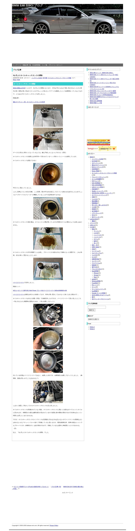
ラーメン (96, 231)
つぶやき (94, 199)
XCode (96, 275)
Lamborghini (94, 219)
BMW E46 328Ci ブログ (27, 5)
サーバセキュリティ (98, 289)
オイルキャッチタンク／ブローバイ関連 (59, 78)
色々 (95, 243)
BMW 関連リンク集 (96, 103)
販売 (95, 241)
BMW (91, 157)
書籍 (93, 221)
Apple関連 (95, 271)
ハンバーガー (98, 235)
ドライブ (92, 223)
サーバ (94, 287)
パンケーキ (97, 237)
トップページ (17, 65)
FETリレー (95, 181)
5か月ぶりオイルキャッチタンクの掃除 (27, 75)
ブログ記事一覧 (56, 486)
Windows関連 (96, 281)
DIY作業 (45, 78)
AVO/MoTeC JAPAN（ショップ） (102, 193)
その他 (94, 207)
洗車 (93, 197)
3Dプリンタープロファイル (100, 299)
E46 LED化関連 (96, 185)
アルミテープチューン (99, 177)
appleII (94, 279)
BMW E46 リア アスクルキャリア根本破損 (103, 93)
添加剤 (94, 209)
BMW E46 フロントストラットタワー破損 (103, 91)
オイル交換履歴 (96, 179)
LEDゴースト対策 (97, 187)
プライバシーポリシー (55, 65)
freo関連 (94, 291)
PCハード (95, 285)
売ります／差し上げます (99, 205)
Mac (95, 277)
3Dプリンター (96, 217)
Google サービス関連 (98, 293)
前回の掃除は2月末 (19, 88)
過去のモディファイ (98, 165)
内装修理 (94, 189)
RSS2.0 (92, 329)
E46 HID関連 (96, 183)
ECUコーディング (97, 167)
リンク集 (44, 65)
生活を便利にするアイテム (100, 295)
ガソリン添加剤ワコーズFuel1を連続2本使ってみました (31, 486)
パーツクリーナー (18, 282)
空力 (93, 215)
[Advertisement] (67, 49)
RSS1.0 (92, 327)
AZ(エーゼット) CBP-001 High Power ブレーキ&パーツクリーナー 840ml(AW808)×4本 (40, 290)
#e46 (18, 79)
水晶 (93, 249)
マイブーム (95, 251)
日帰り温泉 (95, 247)
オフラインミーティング (99, 195)
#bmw (14, 79)
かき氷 (96, 233)
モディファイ (96, 163)
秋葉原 (94, 265)
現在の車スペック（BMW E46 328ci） (102, 73)
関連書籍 (94, 203)
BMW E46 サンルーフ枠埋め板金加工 (101, 95)
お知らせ (92, 225)
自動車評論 (95, 259)
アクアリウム (96, 263)
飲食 (93, 229)
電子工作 (94, 267)
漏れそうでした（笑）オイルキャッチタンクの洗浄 (29, 102)
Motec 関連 (95, 171)
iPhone (96, 273)
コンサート (95, 261)
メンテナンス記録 (37, 78)
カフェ (96, 239)
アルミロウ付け (96, 269)
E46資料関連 (36, 65)
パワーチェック (96, 213)
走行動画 (94, 211)
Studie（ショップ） (98, 191)
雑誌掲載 (94, 201)
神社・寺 (94, 245)
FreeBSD (95, 283)
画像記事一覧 (27, 65)
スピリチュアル (96, 253)
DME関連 (95, 169)
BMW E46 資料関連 (96, 101)
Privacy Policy (54, 525)
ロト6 (93, 257)
